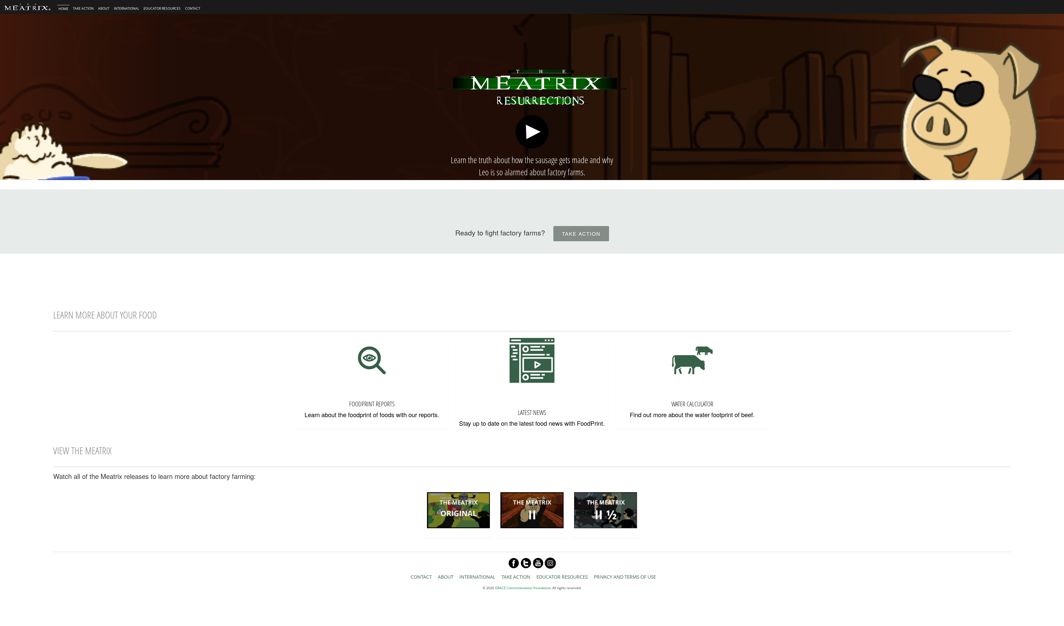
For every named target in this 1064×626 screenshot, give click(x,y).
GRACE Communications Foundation (523, 588)
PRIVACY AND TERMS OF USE (625, 577)
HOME (63, 8)
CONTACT (192, 8)
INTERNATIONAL (126, 8)
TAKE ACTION (83, 8)
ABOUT (103, 8)
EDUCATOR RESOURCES (162, 8)
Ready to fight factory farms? (500, 232)
